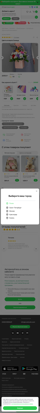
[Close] (36, 191)
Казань (11, 218)
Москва (12, 211)
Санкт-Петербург (15, 208)
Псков (11, 203)
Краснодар (13, 214)
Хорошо (20, 408)
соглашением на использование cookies (22, 404)
